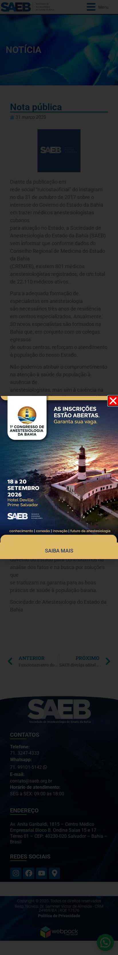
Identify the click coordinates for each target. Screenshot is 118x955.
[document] (59, 477)
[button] (113, 401)
